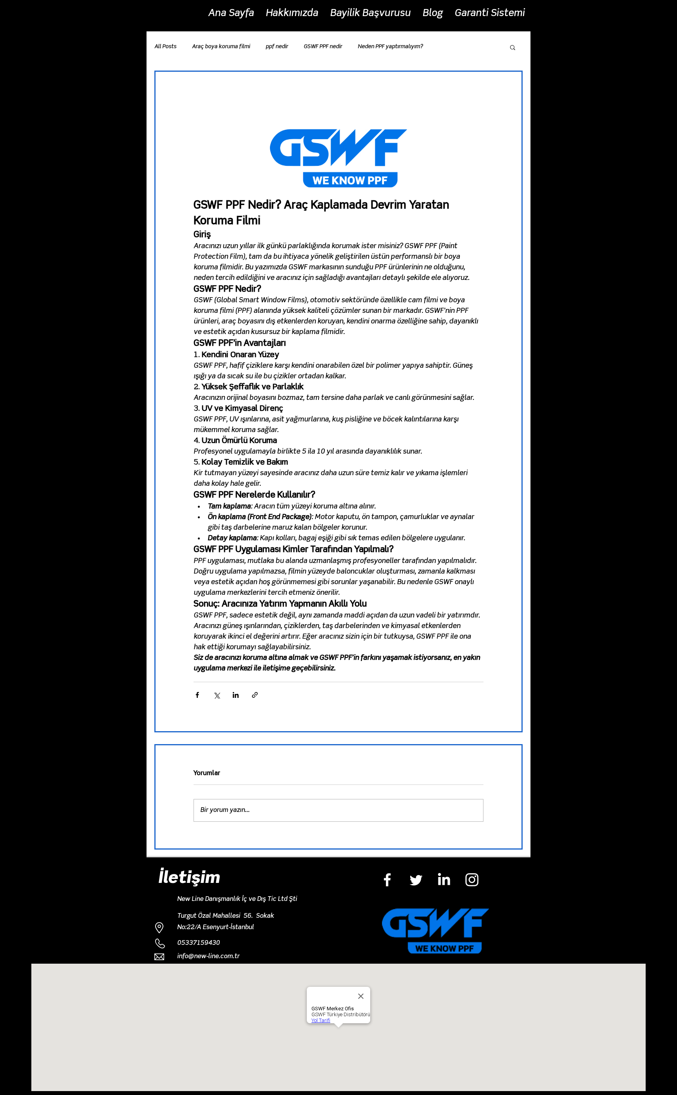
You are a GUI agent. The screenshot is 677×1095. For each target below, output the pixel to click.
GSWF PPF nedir (323, 46)
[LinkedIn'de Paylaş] (235, 695)
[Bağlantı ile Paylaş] (255, 695)
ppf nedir (277, 46)
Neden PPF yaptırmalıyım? (390, 46)
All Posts (165, 46)
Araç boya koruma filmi (221, 46)
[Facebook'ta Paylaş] (197, 695)
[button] (512, 47)
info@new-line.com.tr (208, 956)
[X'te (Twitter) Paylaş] (216, 695)
